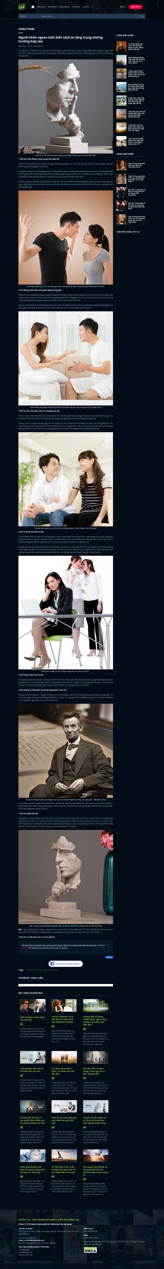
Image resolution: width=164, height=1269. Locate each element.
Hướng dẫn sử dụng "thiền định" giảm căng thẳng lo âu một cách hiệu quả (94, 1020)
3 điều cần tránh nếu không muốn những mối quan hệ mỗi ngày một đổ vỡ (136, 100)
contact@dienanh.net (91, 1238)
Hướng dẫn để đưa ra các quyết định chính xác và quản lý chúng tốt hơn (32, 1120)
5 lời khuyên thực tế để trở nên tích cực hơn (31, 1069)
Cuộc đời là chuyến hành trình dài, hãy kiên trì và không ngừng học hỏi (135, 141)
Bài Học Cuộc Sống (34, 970)
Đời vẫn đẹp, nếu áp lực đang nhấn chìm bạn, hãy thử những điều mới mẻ (136, 87)
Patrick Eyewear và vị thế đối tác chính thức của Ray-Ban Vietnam (63, 1019)
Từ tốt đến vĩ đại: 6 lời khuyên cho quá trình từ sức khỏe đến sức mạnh (64, 1170)
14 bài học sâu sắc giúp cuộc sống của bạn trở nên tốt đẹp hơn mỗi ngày (136, 127)
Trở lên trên (116, 1266)
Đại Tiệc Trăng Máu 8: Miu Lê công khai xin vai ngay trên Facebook (136, 192)
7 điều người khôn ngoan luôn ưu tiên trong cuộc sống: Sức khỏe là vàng (136, 73)
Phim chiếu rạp (64, 7)
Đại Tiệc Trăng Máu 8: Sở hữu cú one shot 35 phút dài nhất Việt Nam (136, 206)
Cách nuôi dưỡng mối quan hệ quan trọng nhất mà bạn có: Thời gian (32, 1170)
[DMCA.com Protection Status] (90, 1250)
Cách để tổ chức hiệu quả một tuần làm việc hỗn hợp (64, 1120)
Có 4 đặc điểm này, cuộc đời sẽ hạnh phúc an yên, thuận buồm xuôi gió (135, 46)
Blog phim (76, 7)
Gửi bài (109, 957)
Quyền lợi (24, 1219)
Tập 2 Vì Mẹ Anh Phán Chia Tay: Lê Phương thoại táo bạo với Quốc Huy (136, 219)
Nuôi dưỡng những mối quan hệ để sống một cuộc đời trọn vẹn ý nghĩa (136, 60)
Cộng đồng (41, 7)
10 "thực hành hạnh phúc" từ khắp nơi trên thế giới (63, 1071)
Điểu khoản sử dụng (43, 1219)
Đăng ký (123, 7)
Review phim (52, 7)
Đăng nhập (135, 7)
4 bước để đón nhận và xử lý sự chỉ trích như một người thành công (94, 1120)
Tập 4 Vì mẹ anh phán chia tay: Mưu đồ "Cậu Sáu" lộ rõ (136, 165)
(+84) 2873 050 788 (25, 1255)
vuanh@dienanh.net (25, 1252)
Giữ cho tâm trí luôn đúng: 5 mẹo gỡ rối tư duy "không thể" (94, 1071)
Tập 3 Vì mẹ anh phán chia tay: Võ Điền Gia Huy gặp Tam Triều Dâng (136, 178)
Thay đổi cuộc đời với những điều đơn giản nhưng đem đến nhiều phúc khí (136, 114)
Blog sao (85, 7)
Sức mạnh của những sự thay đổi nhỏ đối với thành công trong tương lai (95, 1171)
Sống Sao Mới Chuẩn (50, 970)
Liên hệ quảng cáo (68, 1219)
